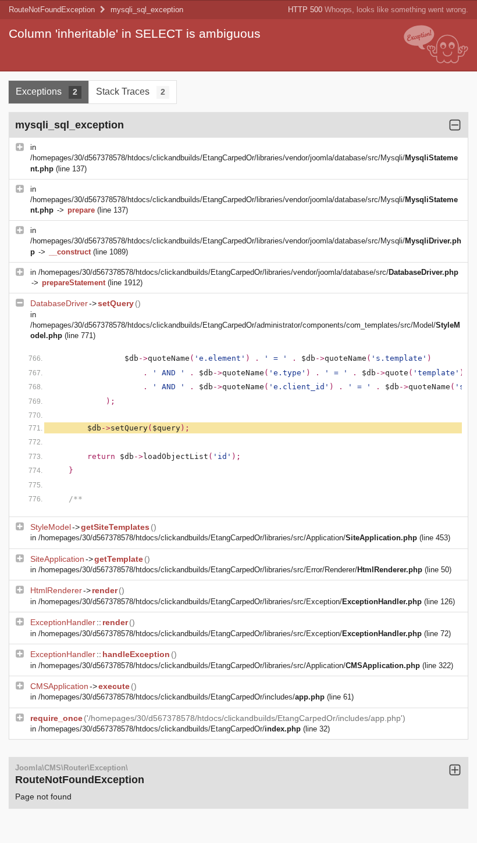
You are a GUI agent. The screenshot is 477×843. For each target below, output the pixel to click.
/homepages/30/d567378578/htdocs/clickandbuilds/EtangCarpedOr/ (169, 728)
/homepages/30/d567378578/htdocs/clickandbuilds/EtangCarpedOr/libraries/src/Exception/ (230, 601)
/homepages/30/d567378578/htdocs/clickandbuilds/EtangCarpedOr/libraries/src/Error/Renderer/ (230, 569)
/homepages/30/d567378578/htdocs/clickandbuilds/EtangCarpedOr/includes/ (181, 697)
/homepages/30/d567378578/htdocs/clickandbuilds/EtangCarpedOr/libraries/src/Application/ (227, 537)
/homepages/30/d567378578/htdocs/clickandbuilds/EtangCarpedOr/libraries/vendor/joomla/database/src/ (248, 272)
